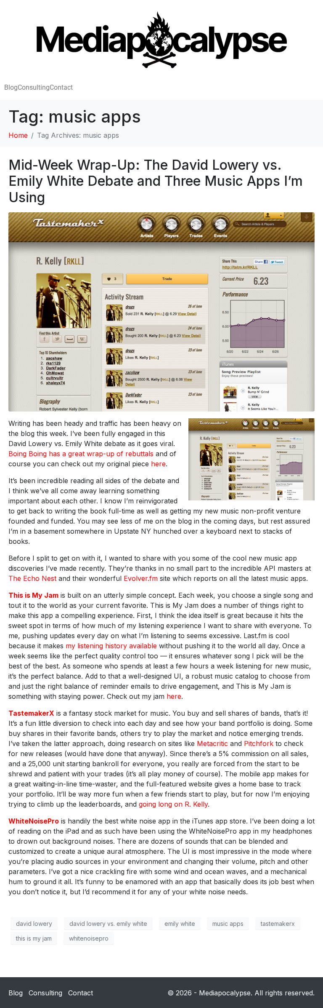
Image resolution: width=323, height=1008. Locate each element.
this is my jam (34, 938)
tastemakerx (278, 923)
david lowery (34, 923)
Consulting (34, 87)
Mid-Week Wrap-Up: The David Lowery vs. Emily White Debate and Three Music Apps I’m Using (155, 181)
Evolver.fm (141, 578)
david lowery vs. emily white (108, 923)
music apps (228, 923)
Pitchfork (258, 743)
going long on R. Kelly (173, 804)
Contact (61, 87)
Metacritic (212, 743)
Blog (11, 87)
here (158, 464)
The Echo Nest (32, 578)
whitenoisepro (89, 938)
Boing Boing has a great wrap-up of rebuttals (81, 453)
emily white (179, 923)
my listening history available (111, 646)
